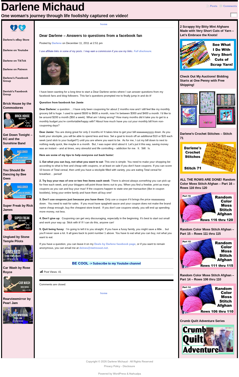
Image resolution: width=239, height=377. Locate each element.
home (103, 24)
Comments (230, 5)
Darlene (57, 43)
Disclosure (129, 366)
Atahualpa (135, 373)
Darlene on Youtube (15, 50)
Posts (213, 5)
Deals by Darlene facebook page (115, 243)
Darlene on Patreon (15, 69)
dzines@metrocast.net (93, 247)
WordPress (119, 373)
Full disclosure (142, 51)
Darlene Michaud (42, 7)
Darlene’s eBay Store (16, 39)
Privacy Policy (112, 366)
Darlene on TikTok (14, 60)
